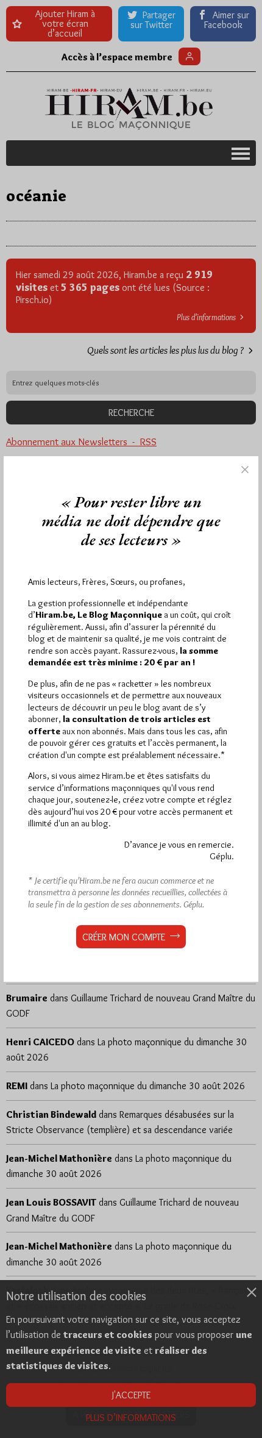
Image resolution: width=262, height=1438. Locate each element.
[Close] (245, 469)
